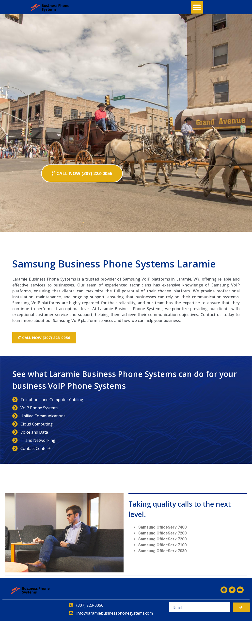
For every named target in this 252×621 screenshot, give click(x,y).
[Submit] (241, 607)
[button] (197, 7)
